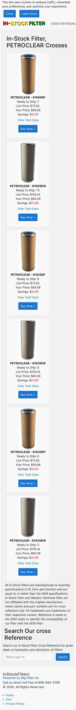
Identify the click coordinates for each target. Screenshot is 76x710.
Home (10, 695)
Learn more (29, 13)
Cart (9, 699)
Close (9, 13)
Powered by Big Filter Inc (21, 678)
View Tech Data (28, 120)
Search (62, 657)
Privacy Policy (15, 703)
